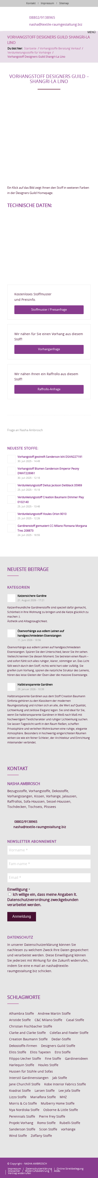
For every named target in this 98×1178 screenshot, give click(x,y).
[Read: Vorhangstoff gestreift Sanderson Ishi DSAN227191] (11, 459)
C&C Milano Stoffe (48, 1020)
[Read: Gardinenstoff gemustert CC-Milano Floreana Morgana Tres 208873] (11, 528)
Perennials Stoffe (22, 1116)
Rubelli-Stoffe (69, 1123)
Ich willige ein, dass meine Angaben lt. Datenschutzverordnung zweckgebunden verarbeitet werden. (42, 900)
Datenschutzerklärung (41, 945)
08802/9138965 (42, 17)
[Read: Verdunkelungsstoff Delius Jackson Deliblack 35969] (11, 488)
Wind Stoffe (18, 1136)
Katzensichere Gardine (32, 595)
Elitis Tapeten (40, 1052)
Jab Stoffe (59, 1078)
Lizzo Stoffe (17, 1097)
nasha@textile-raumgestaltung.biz (55, 24)
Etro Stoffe (63, 1052)
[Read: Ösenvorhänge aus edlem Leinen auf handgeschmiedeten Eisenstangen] (11, 633)
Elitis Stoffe (17, 1052)
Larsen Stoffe (45, 1090)
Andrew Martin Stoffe (54, 1013)
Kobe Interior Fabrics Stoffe (65, 1084)
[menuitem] (14, 1169)
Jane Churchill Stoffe (24, 1084)
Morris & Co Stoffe (23, 1103)
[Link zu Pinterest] (73, 1163)
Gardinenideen (76, 1058)
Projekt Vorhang (21, 1123)
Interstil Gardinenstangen (29, 1078)
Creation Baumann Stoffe (28, 1039)
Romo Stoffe (46, 1123)
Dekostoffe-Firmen (23, 1046)
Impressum (47, 3)
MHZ (63, 1097)
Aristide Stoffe (20, 1020)
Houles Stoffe (48, 1065)
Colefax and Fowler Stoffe (69, 1033)
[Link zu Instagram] (66, 1163)
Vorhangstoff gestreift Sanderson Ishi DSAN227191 (50, 456)
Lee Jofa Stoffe (69, 1090)
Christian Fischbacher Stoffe (30, 1026)
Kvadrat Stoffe (20, 1090)
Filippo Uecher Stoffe (25, 1058)
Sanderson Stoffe (22, 1129)
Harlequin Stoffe (21, 1065)
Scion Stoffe (48, 1129)
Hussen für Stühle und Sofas (31, 1071)
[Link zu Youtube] (87, 1163)
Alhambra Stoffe (21, 1013)
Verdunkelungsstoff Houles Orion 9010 (42, 514)
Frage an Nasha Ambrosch (25, 430)
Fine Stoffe (53, 1058)
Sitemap (64, 3)
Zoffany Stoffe (41, 1136)
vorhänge (68, 1129)
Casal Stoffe (75, 1020)
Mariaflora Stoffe (43, 1097)
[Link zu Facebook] (60, 1163)
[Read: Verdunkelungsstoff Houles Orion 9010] (11, 516)
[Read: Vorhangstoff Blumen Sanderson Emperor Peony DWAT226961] (11, 471)
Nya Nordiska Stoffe (24, 1110)
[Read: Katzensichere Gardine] (11, 598)
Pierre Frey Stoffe (52, 1116)
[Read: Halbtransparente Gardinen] (11, 687)
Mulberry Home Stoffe (58, 1103)
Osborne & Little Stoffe (60, 1110)
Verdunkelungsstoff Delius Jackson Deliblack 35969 (50, 485)
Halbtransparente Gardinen (35, 684)
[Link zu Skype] (80, 1163)
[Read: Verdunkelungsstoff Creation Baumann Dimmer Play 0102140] (11, 499)
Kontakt (31, 3)
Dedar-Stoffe (61, 1039)
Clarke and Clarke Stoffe (27, 1033)
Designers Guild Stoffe (58, 1046)
